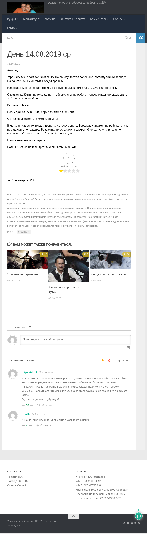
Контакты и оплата (72, 19)
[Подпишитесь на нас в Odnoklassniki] (135, 523)
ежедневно (24, 232)
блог (11, 37)
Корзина (49, 19)
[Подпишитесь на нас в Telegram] (124, 523)
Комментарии (99, 19)
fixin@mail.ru (15, 476)
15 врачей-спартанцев (22, 274)
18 (45, 254)
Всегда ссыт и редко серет (108, 274)
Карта (11, 27)
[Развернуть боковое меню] (140, 38)
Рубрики (12, 19)
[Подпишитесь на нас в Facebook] (139, 523)
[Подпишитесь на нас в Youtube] (128, 523)
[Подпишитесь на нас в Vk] (132, 523)
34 (128, 254)
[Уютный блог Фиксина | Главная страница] (25, 7)
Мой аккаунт (31, 19)
